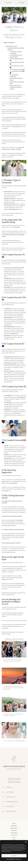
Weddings (9, 787)
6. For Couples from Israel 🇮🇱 (17, 69)
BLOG (14, 837)
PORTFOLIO (14, 835)
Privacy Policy (18, 859)
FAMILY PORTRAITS (11, 811)
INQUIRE (8, 2)
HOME (14, 823)
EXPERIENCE (14, 826)
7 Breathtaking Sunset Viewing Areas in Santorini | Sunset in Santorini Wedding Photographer (13, 688)
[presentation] (14, 649)
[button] (26, 842)
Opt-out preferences (10, 859)
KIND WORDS (14, 833)
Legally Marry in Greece (11, 46)
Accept (14, 855)
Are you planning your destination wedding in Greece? (16, 87)
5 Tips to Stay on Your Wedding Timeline (14, 740)
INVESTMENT (14, 828)
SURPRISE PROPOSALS (12, 802)
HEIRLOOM (14, 830)
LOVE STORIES (10, 792)
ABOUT (14, 840)
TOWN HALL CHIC (10, 797)
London (20, 147)
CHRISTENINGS (10, 806)
